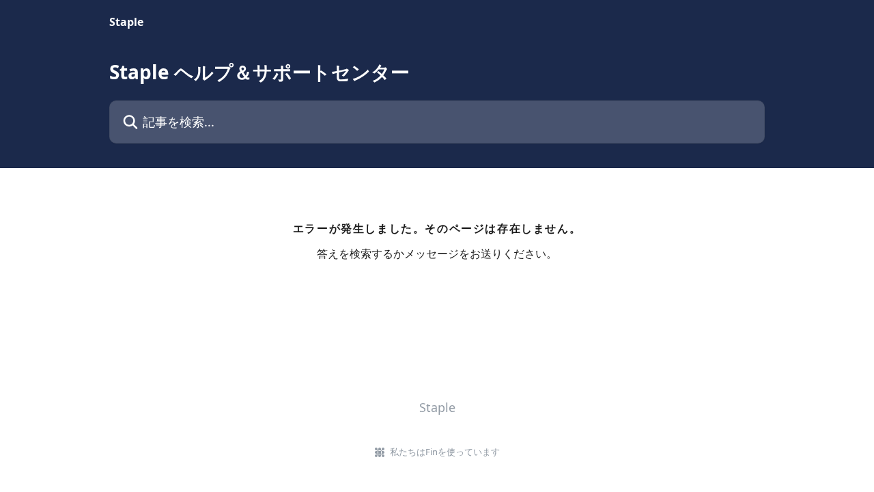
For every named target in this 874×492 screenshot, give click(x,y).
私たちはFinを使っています (445, 452)
